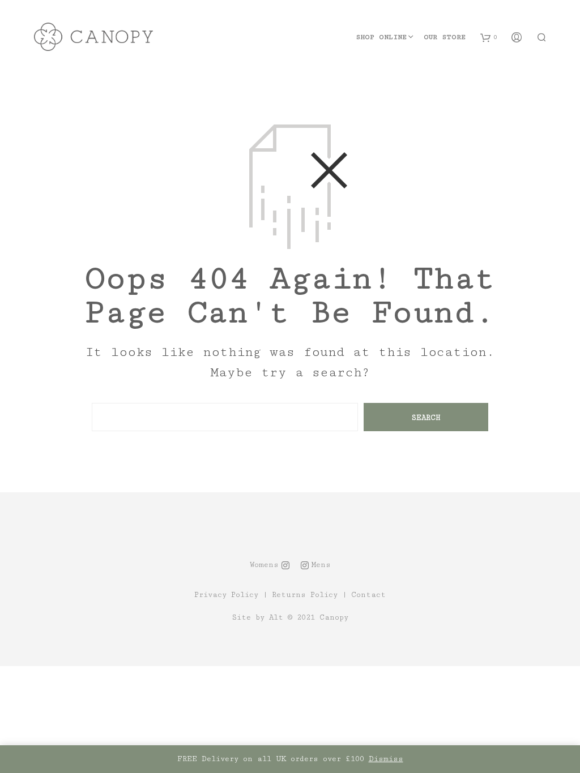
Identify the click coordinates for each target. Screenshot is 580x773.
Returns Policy (305, 595)
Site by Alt (257, 617)
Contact (368, 595)
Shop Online (381, 37)
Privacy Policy (226, 595)
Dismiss (386, 758)
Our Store (445, 37)
